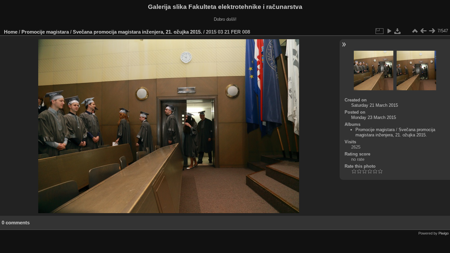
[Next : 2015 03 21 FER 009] (432, 31)
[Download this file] (397, 31)
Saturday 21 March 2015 (374, 105)
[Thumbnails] (414, 31)
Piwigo (443, 233)
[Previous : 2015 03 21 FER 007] (423, 31)
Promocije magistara (45, 32)
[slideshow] (389, 31)
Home (10, 32)
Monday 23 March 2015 (373, 117)
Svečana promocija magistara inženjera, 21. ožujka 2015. (137, 32)
